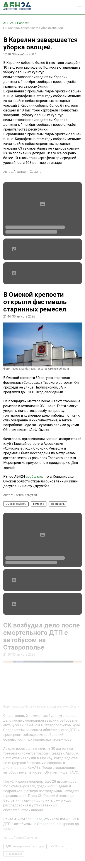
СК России (58, 846)
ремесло (38, 503)
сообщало (34, 476)
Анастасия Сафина (27, 171)
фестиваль (58, 503)
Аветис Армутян (25, 495)
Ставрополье (14, 853)
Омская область (16, 503)
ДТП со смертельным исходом (25, 846)
